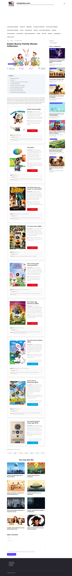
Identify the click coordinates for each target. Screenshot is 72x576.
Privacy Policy (11, 563)
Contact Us (11, 564)
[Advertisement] (36, 16)
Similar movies (10, 36)
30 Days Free (34, 363)
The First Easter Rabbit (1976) (16, 88)
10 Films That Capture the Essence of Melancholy (35, 511)
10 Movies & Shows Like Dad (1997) (56, 168)
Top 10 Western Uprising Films (56, 79)
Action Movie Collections (12, 26)
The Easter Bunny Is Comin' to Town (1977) (19, 81)
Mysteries (54, 30)
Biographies (29, 26)
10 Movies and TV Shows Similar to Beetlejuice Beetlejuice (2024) (57, 61)
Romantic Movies (11, 33)
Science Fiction (19, 33)
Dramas (22, 30)
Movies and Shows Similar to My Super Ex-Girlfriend (57, 132)
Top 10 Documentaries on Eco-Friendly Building (56, 114)
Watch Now (33, 130)
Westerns (50, 33)
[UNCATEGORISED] (57, 77)
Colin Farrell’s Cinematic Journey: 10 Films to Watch (35, 528)
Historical (36, 30)
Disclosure (11, 565)
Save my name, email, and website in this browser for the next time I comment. (21, 551)
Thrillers (38, 33)
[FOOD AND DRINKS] (57, 147)
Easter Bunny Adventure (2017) (16, 90)
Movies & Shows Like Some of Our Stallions (56, 96)
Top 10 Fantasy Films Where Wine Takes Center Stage (56, 150)
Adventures (22, 26)
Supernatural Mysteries (30, 33)
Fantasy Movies (28, 30)
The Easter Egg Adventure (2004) (17, 87)
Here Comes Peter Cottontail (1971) (17, 85)
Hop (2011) (12, 80)
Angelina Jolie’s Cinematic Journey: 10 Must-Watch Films (16, 528)
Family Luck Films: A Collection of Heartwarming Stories (15, 493)
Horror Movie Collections (44, 30)
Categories (51, 40)
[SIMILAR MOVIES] (57, 57)
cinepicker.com (23, 3)
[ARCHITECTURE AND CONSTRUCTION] (57, 111)
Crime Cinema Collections (52, 26)
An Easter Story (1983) (14, 83)
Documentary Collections (13, 30)
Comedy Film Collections (38, 26)
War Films (44, 33)
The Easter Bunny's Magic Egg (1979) (18, 92)
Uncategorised (57, 33)
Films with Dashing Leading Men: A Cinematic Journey (15, 511)
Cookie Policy (11, 562)
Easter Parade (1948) (14, 78)
